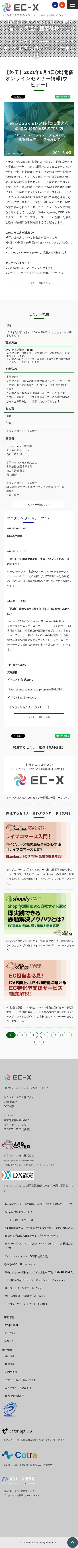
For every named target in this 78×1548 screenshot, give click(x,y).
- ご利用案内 (10, 1372)
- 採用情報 (9, 1364)
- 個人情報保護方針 (14, 1395)
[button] (72, 4)
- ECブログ (9, 1333)
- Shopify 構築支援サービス (18, 1212)
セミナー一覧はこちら (39, 283)
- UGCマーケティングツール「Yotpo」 (24, 1288)
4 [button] (44, 1035)
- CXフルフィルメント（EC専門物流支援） (26, 1256)
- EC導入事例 (11, 1325)
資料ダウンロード (55, 5)
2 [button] (22, 1035)
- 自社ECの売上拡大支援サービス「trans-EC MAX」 (31, 1235)
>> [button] (39, 1042)
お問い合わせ (62, 5)
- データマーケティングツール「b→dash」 (26, 1303)
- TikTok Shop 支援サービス (18, 1220)
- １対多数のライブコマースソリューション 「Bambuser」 (35, 1280)
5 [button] (55, 1035)
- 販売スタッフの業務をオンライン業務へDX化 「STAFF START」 (39, 1272)
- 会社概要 (9, 1356)
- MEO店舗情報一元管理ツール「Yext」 (25, 1296)
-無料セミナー (11, 1341)
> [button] (67, 1035)
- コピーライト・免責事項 (17, 1387)
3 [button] (33, 1035)
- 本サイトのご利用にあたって (20, 1379)
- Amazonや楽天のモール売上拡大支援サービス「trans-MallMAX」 (39, 1227)
